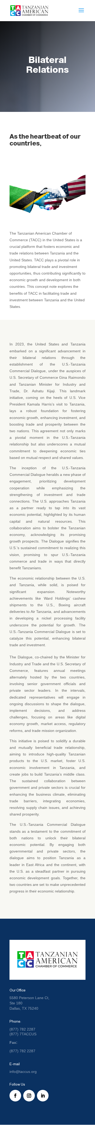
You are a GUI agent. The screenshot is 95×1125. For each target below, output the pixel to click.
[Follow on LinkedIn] (43, 1095)
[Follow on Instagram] (29, 1095)
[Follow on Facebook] (15, 1095)
